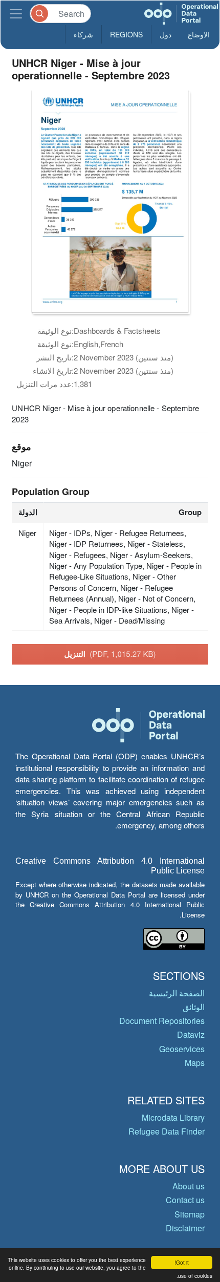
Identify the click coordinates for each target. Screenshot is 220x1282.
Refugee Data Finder (166, 1131)
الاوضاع (199, 34)
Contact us (185, 1200)
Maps (195, 1063)
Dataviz (191, 1034)
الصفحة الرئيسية (177, 993)
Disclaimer (185, 1228)
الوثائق (194, 1007)
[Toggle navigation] (16, 13)
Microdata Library (173, 1117)
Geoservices (182, 1049)
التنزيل (110, 653)
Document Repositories (162, 1021)
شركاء (83, 34)
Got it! (181, 1262)
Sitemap (189, 1214)
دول (165, 34)
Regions (126, 34)
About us (188, 1186)
